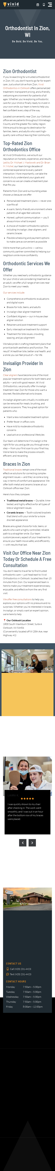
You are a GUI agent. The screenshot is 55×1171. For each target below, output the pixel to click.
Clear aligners (10, 375)
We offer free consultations (17, 599)
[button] (50, 5)
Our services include (13, 292)
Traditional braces (12, 469)
